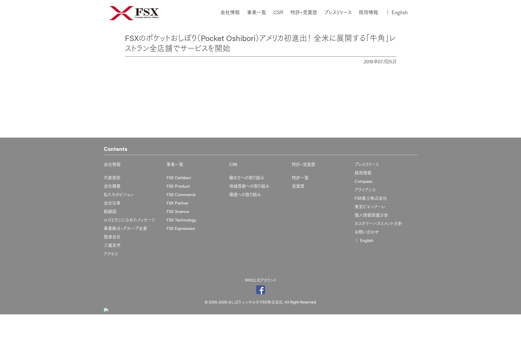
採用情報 (368, 12)
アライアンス (365, 189)
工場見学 (112, 245)
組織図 (110, 211)
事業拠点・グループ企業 (125, 228)
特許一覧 (300, 177)
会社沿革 (112, 203)
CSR (278, 12)
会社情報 (230, 12)
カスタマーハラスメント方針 (378, 223)
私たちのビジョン (119, 194)
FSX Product (178, 186)
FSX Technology (181, 220)
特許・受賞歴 (303, 12)
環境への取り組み (245, 194)
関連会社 (112, 237)
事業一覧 (256, 12)
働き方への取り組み (246, 177)
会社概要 (112, 186)
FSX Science (177, 211)
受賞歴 (298, 186)
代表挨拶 (112, 177)
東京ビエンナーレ (370, 206)
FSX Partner (177, 203)
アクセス (111, 253)
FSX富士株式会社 (371, 198)
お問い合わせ (367, 232)
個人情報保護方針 (371, 215)
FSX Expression (180, 228)
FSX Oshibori (178, 177)
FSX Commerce (180, 194)
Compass (363, 181)
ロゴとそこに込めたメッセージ (129, 220)
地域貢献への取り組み (249, 186)
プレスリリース (338, 12)
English (396, 12)
